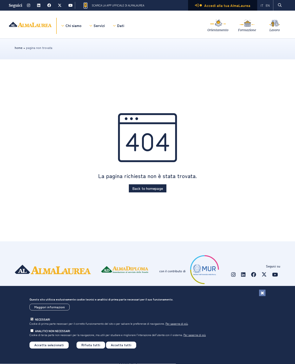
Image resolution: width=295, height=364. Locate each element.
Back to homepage (147, 188)
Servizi (99, 25)
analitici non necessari (52, 331)
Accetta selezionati (49, 345)
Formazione (247, 30)
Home (18, 47)
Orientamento (217, 30)
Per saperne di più (176, 323)
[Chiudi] (262, 293)
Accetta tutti (121, 345)
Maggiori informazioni (49, 307)
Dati (120, 25)
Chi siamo (73, 25)
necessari (42, 320)
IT (262, 5)
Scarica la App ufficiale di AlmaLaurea (118, 5)
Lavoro (274, 30)
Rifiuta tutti (90, 345)
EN (268, 5)
